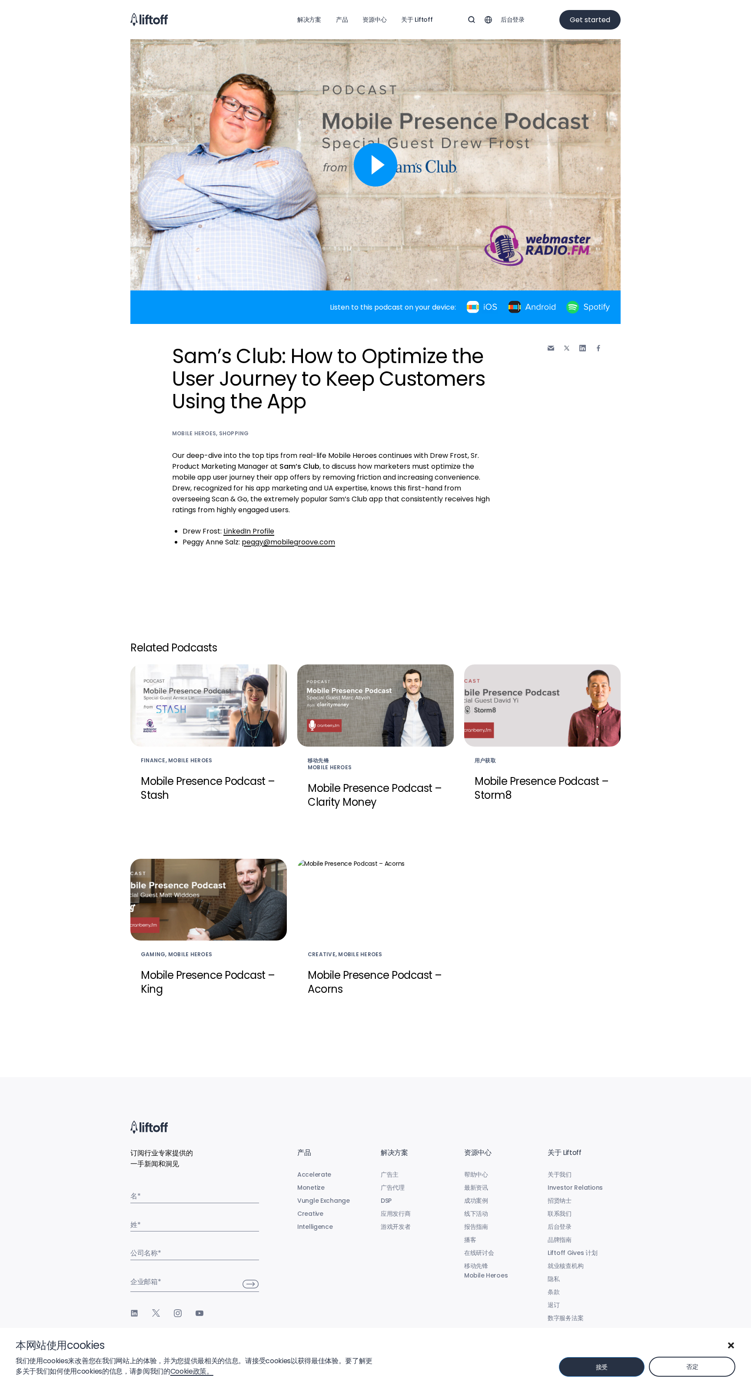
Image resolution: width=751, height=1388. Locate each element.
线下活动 (476, 1213)
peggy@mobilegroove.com (288, 542)
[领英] (134, 1313)
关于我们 (560, 1174)
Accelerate (314, 1174)
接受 (602, 1367)
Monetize (311, 1187)
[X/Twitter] (156, 1313)
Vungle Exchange (323, 1200)
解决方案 (309, 19)
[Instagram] (178, 1313)
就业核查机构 (565, 1265)
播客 (470, 1239)
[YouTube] (199, 1313)
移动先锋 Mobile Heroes (486, 1270)
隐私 (553, 1279)
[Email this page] (551, 348)
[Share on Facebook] (598, 348)
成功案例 (476, 1200)
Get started (590, 20)
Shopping (234, 433)
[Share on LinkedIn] (582, 348)
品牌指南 (560, 1239)
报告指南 (476, 1226)
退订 (553, 1305)
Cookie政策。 (191, 1371)
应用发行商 (396, 1213)
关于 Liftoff (416, 19)
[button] (731, 1345)
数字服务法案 (565, 1318)
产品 (342, 19)
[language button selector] (488, 19)
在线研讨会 (479, 1252)
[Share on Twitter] (566, 348)
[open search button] (471, 19)
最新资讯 (476, 1187)
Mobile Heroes (194, 433)
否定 (692, 1366)
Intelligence (315, 1226)
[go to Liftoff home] (149, 19)
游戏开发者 (396, 1226)
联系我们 (560, 1213)
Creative (310, 1213)
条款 (553, 1292)
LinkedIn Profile (248, 531)
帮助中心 (476, 1174)
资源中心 (374, 19)
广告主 (390, 1174)
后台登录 (513, 19)
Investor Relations (575, 1187)
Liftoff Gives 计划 (573, 1252)
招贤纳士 (560, 1200)
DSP (386, 1200)
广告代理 (393, 1187)
